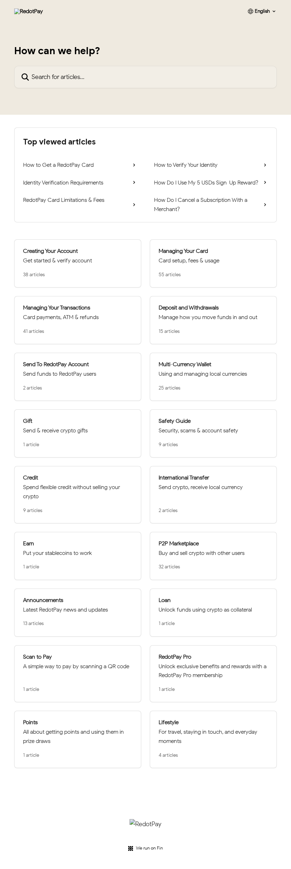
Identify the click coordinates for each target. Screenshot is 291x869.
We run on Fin (149, 848)
